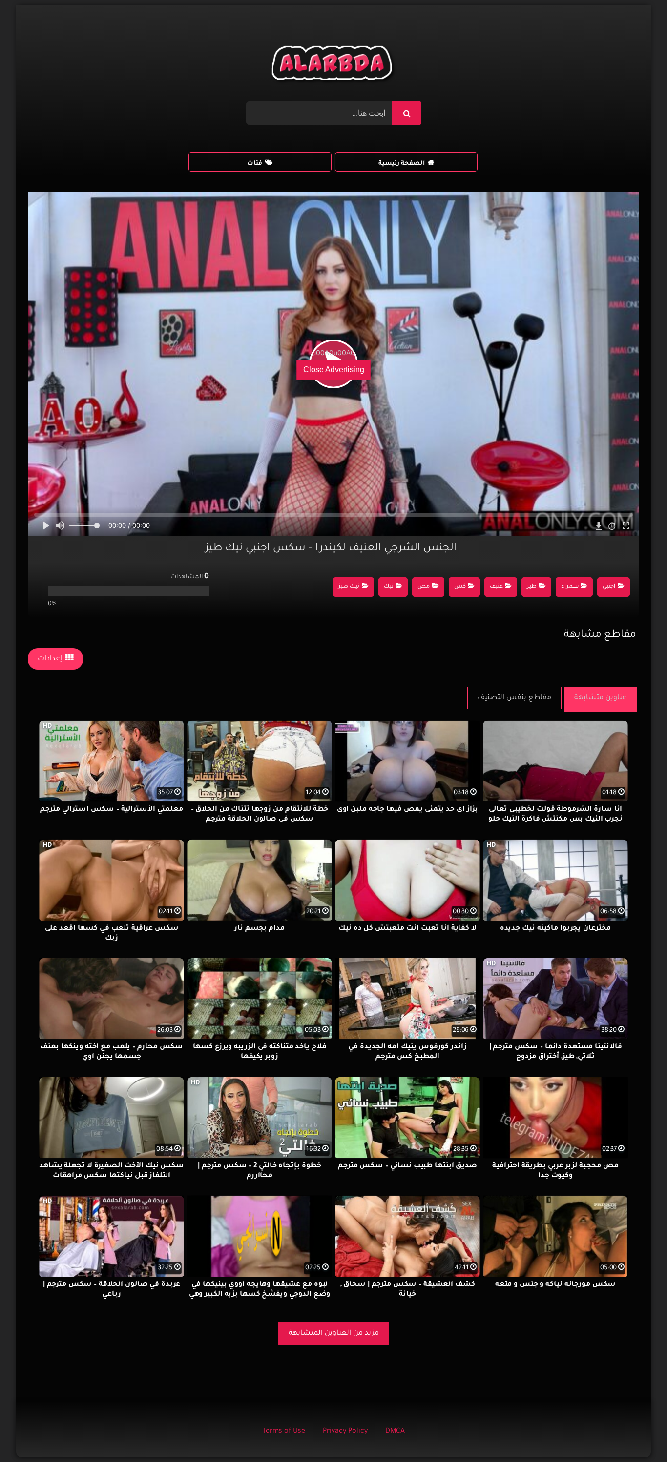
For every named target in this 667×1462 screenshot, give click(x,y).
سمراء (570, 587)
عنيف (496, 587)
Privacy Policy (345, 1432)
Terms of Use (283, 1432)
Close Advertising (333, 369)
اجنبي (609, 587)
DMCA (395, 1432)
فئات (254, 163)
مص (423, 587)
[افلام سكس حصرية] (333, 65)
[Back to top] (636, 1432)
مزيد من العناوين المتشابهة (334, 1334)
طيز (532, 587)
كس (460, 587)
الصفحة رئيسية (401, 163)
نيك (389, 587)
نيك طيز (348, 587)
